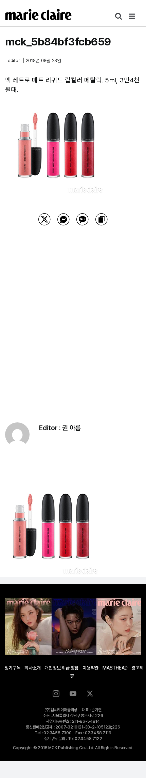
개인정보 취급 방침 (61, 668)
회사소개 (32, 668)
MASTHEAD (115, 668)
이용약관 (90, 668)
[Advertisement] (73, 315)
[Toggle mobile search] (118, 16)
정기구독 (12, 668)
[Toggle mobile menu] (132, 16)
